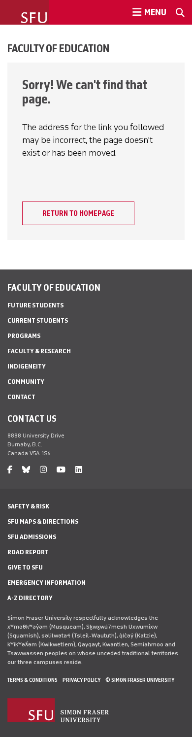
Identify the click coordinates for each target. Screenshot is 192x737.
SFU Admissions (31, 537)
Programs (23, 336)
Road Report (28, 552)
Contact (21, 397)
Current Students (37, 320)
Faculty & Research (39, 351)
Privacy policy (81, 679)
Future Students (35, 305)
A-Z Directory (30, 598)
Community (25, 381)
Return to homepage (78, 213)
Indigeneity (26, 366)
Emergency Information (46, 582)
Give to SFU (25, 567)
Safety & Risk (28, 506)
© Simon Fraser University (139, 679)
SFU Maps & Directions (42, 521)
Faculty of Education (58, 48)
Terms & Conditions (32, 679)
